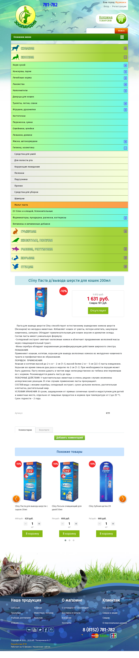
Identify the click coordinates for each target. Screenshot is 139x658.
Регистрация (119, 6)
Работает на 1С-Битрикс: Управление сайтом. (31, 647)
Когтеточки (19, 115)
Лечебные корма (22, 77)
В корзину (32, 533)
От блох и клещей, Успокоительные (33, 211)
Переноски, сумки (23, 122)
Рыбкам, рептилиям (37, 249)
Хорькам (27, 258)
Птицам (27, 267)
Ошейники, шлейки (23, 128)
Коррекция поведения (27, 166)
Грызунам (28, 231)
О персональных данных (115, 623)
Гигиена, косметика (23, 147)
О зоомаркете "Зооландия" (75, 607)
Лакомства (18, 84)
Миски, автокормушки (25, 141)
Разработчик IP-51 (19, 644)
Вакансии (66, 618)
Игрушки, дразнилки (24, 109)
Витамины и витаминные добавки (31, 223)
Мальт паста (21, 204)
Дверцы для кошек (23, 96)
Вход (106, 6)
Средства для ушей (25, 154)
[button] (65, 540)
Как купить (108, 607)
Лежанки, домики (22, 134)
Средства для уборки (26, 192)
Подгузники (20, 179)
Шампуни (19, 198)
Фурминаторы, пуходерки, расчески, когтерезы (39, 217)
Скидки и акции (110, 613)
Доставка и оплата (71, 613)
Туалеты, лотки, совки (25, 103)
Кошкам (27, 57)
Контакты (66, 623)
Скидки (106, 618)
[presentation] (16, 499)
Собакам (27, 48)
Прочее (18, 185)
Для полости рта (23, 160)
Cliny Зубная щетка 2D (100, 506)
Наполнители (20, 90)
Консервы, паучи (22, 71)
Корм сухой (19, 64)
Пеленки (19, 173)
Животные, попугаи (37, 240)
